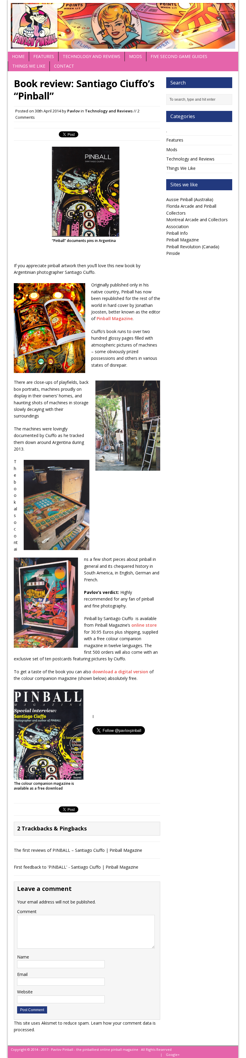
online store (144, 625)
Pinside (173, 253)
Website (25, 992)
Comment (27, 911)
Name (23, 957)
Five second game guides (179, 56)
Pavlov (73, 111)
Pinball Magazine (115, 318)
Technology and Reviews (91, 56)
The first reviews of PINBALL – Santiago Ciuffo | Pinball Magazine (78, 850)
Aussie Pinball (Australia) (189, 199)
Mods (135, 56)
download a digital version (120, 671)
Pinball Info (177, 233)
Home (18, 56)
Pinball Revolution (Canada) (192, 246)
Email (22, 974)
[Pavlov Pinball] (123, 26)
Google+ (173, 1054)
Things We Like (28, 66)
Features (43, 56)
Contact (64, 66)
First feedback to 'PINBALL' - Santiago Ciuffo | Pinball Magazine (76, 867)
